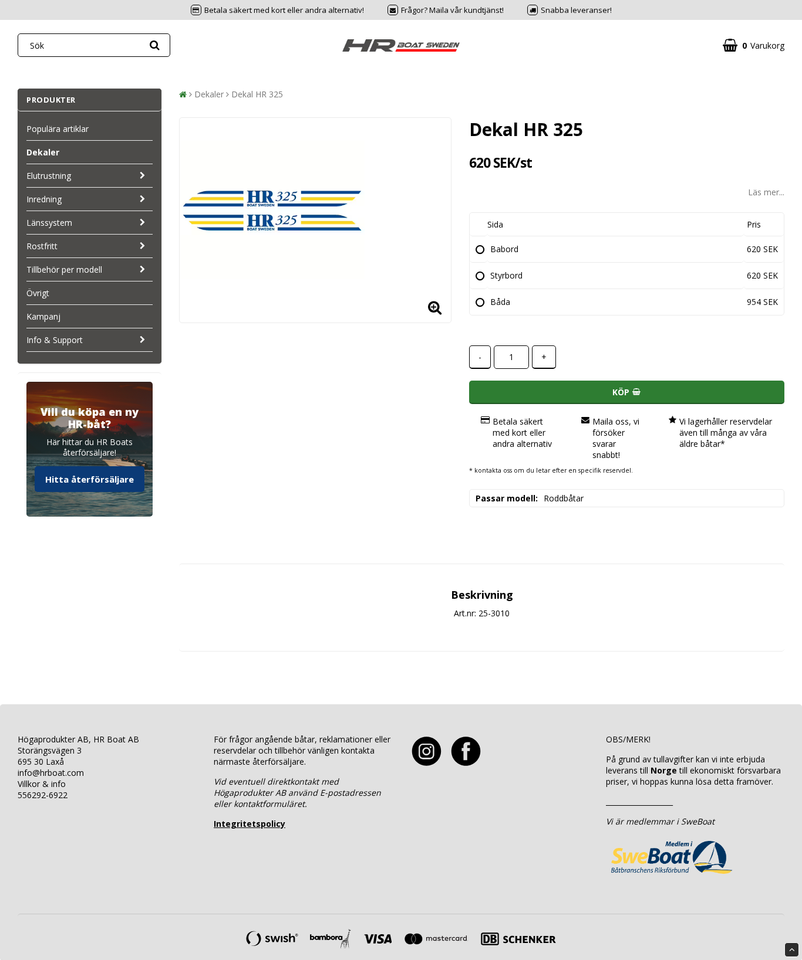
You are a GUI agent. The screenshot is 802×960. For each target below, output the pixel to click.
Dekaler (42, 152)
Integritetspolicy (249, 823)
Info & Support (54, 339)
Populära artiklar (57, 128)
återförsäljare (278, 761)
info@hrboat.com (51, 772)
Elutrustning (48, 175)
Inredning (44, 199)
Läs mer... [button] (766, 192)
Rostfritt (42, 246)
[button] (753, 45)
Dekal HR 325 (257, 94)
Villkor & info (42, 783)
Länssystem (49, 222)
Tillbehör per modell (64, 269)
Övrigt (37, 292)
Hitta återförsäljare (89, 479)
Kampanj (43, 316)
